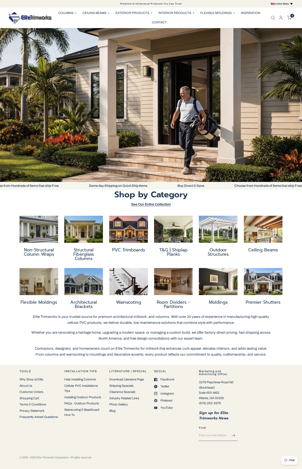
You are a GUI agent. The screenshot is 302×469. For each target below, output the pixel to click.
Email (202, 427)
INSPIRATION (250, 13)
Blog (112, 410)
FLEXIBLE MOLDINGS (216, 13)
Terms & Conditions (33, 404)
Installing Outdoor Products (82, 397)
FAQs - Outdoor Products (81, 403)
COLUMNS (66, 13)
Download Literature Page (126, 379)
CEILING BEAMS (94, 13)
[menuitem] (67, 13)
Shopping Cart (29, 398)
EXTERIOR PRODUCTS (132, 13)
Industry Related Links (124, 398)
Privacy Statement (32, 410)
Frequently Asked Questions (39, 417)
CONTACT (159, 22)
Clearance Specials (122, 392)
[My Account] (281, 18)
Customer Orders (31, 392)
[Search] (273, 18)
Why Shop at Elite (31, 379)
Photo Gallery (118, 404)
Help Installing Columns (80, 379)
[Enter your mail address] (233, 435)
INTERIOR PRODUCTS (174, 13)
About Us (26, 385)
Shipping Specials (121, 385)
